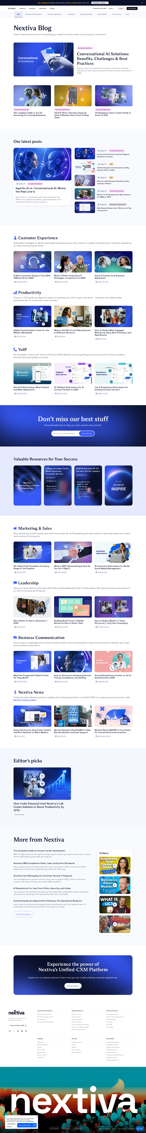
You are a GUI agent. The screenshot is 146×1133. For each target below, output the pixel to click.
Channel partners (77, 1042)
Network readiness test (79, 1029)
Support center (76, 1017)
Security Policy (122, 1129)
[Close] (37, 1117)
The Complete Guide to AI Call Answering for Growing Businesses (30, 114)
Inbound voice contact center (115, 1017)
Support (111, 8)
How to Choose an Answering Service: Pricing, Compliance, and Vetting (72, 676)
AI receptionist (41, 1019)
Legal (100, 1129)
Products (22, 8)
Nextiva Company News (25, 700)
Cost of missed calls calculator (80, 1024)
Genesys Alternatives (112, 1042)
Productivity (116, 14)
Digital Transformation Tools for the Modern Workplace (31, 331)
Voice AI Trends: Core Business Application (110, 276)
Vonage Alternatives (112, 1045)
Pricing (52, 8)
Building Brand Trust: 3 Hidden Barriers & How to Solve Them (69, 621)
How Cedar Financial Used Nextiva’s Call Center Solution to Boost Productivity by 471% (39, 807)
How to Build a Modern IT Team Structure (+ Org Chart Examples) (111, 621)
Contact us (40, 1057)
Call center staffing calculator (80, 1027)
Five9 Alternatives (111, 1050)
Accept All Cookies (25, 1125)
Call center (109, 1022)
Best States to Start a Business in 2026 (30, 621)
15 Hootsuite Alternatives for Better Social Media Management (112, 567)
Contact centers (76, 1022)
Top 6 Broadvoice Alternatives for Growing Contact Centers (111, 388)
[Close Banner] (142, 1)
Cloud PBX (109, 1024)
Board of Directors (42, 1045)
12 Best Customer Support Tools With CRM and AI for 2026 (32, 276)
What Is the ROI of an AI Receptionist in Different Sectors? (72, 331)
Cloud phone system (112, 1014)
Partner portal (76, 1050)
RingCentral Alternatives (113, 1047)
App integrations (76, 1052)
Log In (121, 8)
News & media (41, 1052)
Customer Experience (55, 14)
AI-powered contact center (45, 1017)
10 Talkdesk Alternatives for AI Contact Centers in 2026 (69, 388)
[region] (21, 1122)
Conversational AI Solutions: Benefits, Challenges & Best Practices (103, 58)
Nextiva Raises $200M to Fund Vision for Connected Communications (113, 731)
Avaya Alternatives (111, 1057)
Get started (132, 8)
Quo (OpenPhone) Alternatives (115, 1055)
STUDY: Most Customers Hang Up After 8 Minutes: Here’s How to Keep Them (71, 115)
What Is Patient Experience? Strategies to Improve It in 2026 (69, 276)
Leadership (71, 14)
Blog (18, 14)
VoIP (127, 14)
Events (74, 1045)
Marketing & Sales (86, 14)
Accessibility (131, 1129)
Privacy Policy (106, 1129)
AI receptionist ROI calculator (45, 1022)
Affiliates (74, 1047)
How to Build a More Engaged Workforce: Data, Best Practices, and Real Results (113, 332)
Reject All (9, 1126)
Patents (114, 1129)
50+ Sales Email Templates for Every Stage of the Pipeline (31, 567)
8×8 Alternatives (111, 1052)
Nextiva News (102, 14)
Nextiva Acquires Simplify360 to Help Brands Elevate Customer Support (72, 731)
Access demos (73, 986)
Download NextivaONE (17, 1025)
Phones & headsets (77, 1019)
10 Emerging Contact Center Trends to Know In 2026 (113, 114)
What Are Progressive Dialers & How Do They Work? (31, 676)
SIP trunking (109, 1027)
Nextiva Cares (41, 1050)
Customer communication (44, 1014)
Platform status (41, 1055)
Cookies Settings (11, 1123)
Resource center (76, 1014)
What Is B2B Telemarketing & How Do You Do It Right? (72, 567)
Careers (39, 1047)
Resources (42, 8)
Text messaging (111, 1019)
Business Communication (33, 14)
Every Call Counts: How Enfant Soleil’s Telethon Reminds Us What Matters (32, 731)
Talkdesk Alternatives (112, 1060)
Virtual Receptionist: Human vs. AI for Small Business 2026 (113, 676)
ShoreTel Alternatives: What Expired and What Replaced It (31, 388)
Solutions (32, 8)
